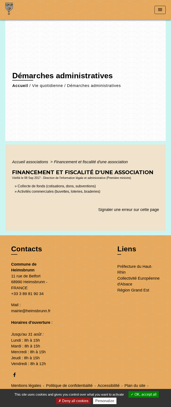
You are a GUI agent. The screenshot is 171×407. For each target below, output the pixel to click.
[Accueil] (22, 10)
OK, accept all (145, 394)
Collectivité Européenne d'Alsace (138, 281)
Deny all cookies (74, 401)
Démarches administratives (94, 85)
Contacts (26, 249)
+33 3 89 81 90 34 (27, 293)
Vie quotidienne (47, 85)
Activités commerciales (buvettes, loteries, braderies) (58, 191)
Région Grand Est (133, 290)
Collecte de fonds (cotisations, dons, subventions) (57, 186)
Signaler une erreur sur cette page (128, 209)
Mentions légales (26, 385)
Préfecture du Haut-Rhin (134, 269)
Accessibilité (109, 385)
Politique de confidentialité (69, 385)
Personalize (104, 401)
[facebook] (16, 374)
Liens (126, 249)
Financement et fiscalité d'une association (91, 162)
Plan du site (134, 385)
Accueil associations (30, 162)
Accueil (20, 85)
